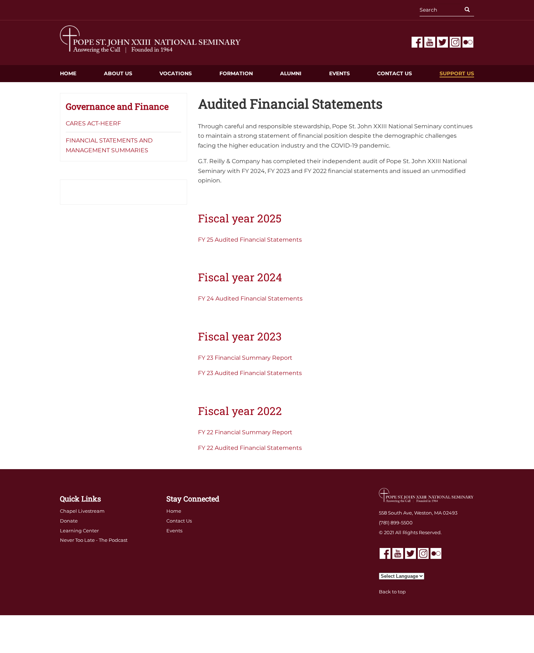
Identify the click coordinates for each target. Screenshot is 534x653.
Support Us (457, 73)
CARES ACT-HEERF (93, 123)
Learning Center (79, 530)
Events (339, 73)
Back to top (392, 591)
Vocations (175, 73)
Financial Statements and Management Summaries (109, 145)
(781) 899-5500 (396, 522)
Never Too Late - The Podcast (94, 540)
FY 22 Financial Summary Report (245, 432)
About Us (118, 73)
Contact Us (394, 73)
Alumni (291, 73)
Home (68, 73)
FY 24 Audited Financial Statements (250, 298)
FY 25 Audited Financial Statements (250, 239)
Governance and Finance (117, 106)
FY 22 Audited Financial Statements (250, 447)
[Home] (151, 39)
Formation (236, 73)
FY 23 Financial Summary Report (245, 357)
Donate (69, 521)
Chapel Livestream (82, 511)
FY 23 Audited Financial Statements (250, 373)
